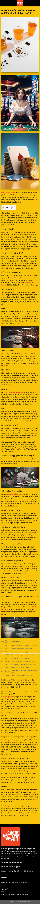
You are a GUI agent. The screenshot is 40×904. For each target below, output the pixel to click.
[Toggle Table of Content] (12, 207)
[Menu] (2, 3)
